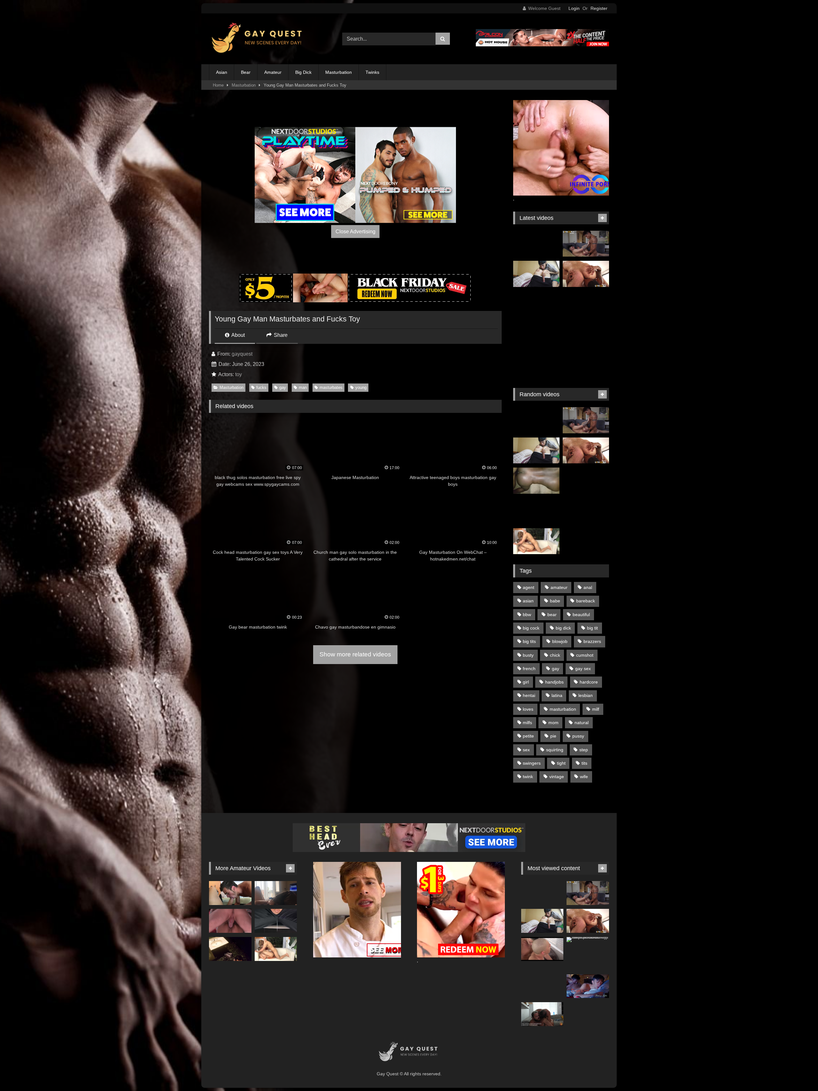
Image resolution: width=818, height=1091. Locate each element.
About (237, 335)
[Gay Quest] (258, 39)
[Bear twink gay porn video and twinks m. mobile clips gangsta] (536, 365)
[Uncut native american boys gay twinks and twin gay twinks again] (536, 244)
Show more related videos (355, 654)
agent (528, 587)
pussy (578, 736)
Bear (246, 72)
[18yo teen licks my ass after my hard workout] (536, 274)
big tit (592, 628)
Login (574, 8)
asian (528, 600)
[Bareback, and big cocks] (542, 949)
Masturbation (338, 72)
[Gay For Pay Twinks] (536, 334)
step (583, 749)
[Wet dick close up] (276, 921)
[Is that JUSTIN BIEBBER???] (536, 541)
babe (555, 600)
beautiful (581, 614)
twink (528, 776)
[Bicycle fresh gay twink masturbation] (586, 541)
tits (584, 763)
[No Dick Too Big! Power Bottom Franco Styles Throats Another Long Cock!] (586, 244)
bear (552, 614)
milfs (527, 722)
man (303, 387)
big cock (531, 628)
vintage (556, 776)
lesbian (585, 695)
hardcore (589, 682)
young (361, 387)
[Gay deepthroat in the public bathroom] (230, 949)
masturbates (331, 387)
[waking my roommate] (230, 893)
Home (218, 85)
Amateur (273, 72)
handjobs (554, 682)
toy (238, 374)
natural (582, 722)
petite (528, 736)
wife (584, 776)
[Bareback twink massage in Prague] (586, 304)
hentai (529, 695)
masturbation (563, 709)
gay (282, 387)
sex (526, 749)
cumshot (584, 655)
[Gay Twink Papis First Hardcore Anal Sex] (586, 365)
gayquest (242, 354)
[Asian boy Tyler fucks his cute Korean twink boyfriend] (588, 986)
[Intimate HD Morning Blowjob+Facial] (276, 893)
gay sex (583, 668)
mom (553, 722)
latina (557, 695)
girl (526, 682)
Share (280, 335)
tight (561, 763)
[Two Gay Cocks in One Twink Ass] (536, 304)
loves (528, 709)
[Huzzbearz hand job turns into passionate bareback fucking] (542, 1014)
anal (587, 587)
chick (555, 655)
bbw (527, 614)
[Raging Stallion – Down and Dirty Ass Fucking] (230, 921)
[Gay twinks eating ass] (586, 511)
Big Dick (303, 72)
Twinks (372, 72)
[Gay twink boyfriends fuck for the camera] (586, 481)
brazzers (592, 641)
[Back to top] (798, 1072)
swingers (532, 763)
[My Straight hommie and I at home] (536, 481)
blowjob (559, 641)
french (529, 668)
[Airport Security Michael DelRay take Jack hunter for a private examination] (588, 939)
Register (598, 8)
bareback (585, 600)
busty (528, 655)
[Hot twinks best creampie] (586, 334)
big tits (529, 641)
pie (553, 736)
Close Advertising (355, 231)
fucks (261, 387)
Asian (221, 72)
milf (595, 709)
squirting (554, 749)
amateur (559, 587)
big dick (563, 628)
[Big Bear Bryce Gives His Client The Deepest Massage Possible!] (586, 274)
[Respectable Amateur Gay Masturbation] (536, 511)
